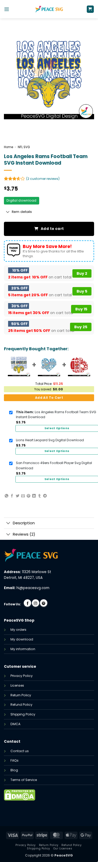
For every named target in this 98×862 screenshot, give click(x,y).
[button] (6, 9)
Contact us (19, 751)
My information (22, 649)
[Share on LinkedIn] (34, 496)
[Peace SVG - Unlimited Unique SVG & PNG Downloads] (49, 9)
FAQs (14, 760)
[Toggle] (7, 212)
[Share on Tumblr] (39, 496)
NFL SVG (24, 147)
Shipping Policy (22, 714)
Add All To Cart (49, 397)
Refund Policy (21, 704)
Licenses (17, 685)
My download (21, 639)
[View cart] (90, 9)
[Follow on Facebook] (27, 603)
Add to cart (52, 228)
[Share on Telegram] (45, 496)
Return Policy (20, 695)
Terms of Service (23, 780)
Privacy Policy (21, 676)
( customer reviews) (43, 178)
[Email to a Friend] (23, 496)
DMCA (15, 724)
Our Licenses (62, 848)
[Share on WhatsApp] (6, 496)
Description (24, 523)
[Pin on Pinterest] (28, 496)
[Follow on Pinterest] (43, 603)
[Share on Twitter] (17, 496)
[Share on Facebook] (12, 496)
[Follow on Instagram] (35, 603)
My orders (18, 629)
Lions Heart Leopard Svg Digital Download (50, 440)
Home (8, 147)
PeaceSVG (63, 855)
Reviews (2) (24, 534)
